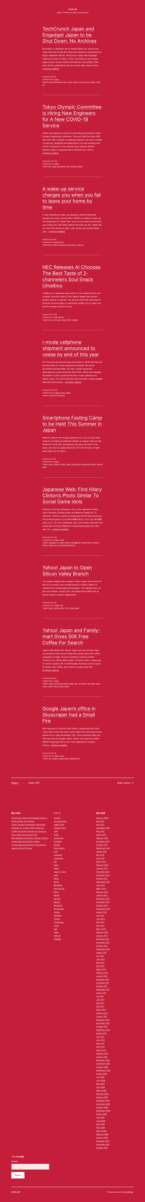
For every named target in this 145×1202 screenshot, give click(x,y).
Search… (15, 1161)
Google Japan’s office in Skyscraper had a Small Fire (69, 715)
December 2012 (102, 939)
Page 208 (33, 782)
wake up (80, 245)
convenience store (61, 684)
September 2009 (103, 1070)
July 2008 (100, 1117)
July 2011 (100, 996)
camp (51, 464)
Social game (59, 909)
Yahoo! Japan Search (61, 686)
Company (58, 841)
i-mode (51, 395)
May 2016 (100, 831)
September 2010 (103, 1030)
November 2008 (103, 1104)
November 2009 (103, 1064)
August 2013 (101, 912)
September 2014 (103, 882)
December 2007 (102, 1141)
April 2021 (100, 825)
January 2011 (101, 1017)
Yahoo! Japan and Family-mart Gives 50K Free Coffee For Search (71, 636)
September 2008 (103, 1111)
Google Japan (63, 758)
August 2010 (101, 1033)
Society (57, 912)
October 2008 (102, 1107)
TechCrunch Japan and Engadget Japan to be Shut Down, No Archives (69, 35)
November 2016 (102, 828)
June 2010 (100, 1040)
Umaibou (75, 320)
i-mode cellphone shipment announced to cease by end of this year (70, 348)
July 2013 (100, 916)
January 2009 (102, 1097)
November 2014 (103, 875)
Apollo (51, 82)
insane (64, 320)
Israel (56, 865)
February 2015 (102, 865)
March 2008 (101, 1131)
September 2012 (103, 949)
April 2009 (100, 1087)
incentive (55, 245)
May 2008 (100, 1124)
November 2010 (102, 1023)
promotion (83, 684)
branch (51, 608)
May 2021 (100, 821)
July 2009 (100, 1077)
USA (61, 605)
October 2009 (102, 1067)
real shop (90, 684)
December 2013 (102, 899)
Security (57, 899)
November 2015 (102, 841)
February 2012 (102, 973)
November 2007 (103, 1144)
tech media (91, 82)
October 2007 (102, 1148)
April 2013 (100, 926)
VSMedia (57, 939)
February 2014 (102, 892)
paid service (72, 245)
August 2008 (101, 1114)
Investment (58, 858)
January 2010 (101, 1057)
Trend (62, 540)
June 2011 (100, 1000)
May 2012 (100, 963)
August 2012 (101, 953)
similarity (95, 543)
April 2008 (100, 1128)
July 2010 (100, 1037)
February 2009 (102, 1094)
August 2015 (101, 852)
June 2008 (100, 1121)
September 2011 (103, 990)
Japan (56, 79)
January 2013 (101, 936)
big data (58, 320)
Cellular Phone (59, 393)
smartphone (76, 464)
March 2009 (101, 1091)
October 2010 (102, 1027)
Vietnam (57, 936)
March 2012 (101, 969)
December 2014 (102, 872)
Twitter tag (52, 545)
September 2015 (103, 848)
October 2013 (102, 905)
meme (83, 543)
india (56, 852)
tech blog (82, 82)
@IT (50, 166)
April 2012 (100, 966)
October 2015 (102, 845)
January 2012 (101, 976)
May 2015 (100, 855)
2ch (50, 320)
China (56, 835)
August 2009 (101, 1074)
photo (89, 543)
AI (53, 320)
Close (65, 82)
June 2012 (100, 959)
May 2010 (100, 1043)
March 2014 (101, 889)
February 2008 (102, 1134)
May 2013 (100, 922)
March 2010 (101, 1050)
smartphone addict (89, 464)
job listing (61, 166)
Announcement (60, 821)
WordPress (128, 1192)
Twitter (45, 545)
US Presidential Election (66, 545)
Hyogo (62, 464)
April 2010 (100, 1047)
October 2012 (102, 946)
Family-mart (73, 684)
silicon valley (59, 608)
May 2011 (100, 1003)
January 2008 (102, 1138)
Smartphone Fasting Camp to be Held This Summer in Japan (72, 424)
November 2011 (102, 983)
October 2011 (101, 986)
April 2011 (100, 1006)
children (56, 464)
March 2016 (101, 835)
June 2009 (100, 1080)
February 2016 (102, 838)
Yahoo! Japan (74, 608)
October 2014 (102, 879)
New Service (59, 242)
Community (58, 838)
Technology (59, 922)
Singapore (58, 905)
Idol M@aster (76, 543)
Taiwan (57, 919)
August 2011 (101, 993)
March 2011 (101, 1010)
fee (50, 245)
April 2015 (100, 858)
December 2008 (103, 1101)
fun (58, 543)
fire (50, 758)
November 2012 (102, 942)
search (97, 684)
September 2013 (103, 909)
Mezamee (63, 245)
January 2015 (101, 868)
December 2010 (102, 1020)
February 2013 (102, 932)
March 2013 (101, 929)
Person (57, 895)
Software (57, 916)
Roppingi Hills (75, 758)
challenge (52, 543)
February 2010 (102, 1054)
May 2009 (100, 1084)
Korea (56, 879)
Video (56, 932)
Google (54, 758)
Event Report (59, 848)
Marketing (58, 885)
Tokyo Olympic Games (74, 166)
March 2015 (101, 862)
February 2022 (102, 818)
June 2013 (100, 919)
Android (57, 818)
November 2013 (102, 902)
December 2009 (103, 1060)
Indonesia (58, 855)
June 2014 (100, 885)
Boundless (58, 82)
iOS (55, 862)
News (62, 756)
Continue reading (50, 69)
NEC (69, 320)
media (75, 82)
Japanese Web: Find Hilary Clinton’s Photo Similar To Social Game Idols (72, 495)
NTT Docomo (60, 395)
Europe (57, 845)
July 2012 (100, 956)
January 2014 (102, 895)
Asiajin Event (59, 825)
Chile (56, 831)
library (56, 882)
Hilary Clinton (65, 543)
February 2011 (102, 1013)
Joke (56, 875)
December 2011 (102, 980)
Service (57, 902)
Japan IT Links (60, 872)
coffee (51, 684)
